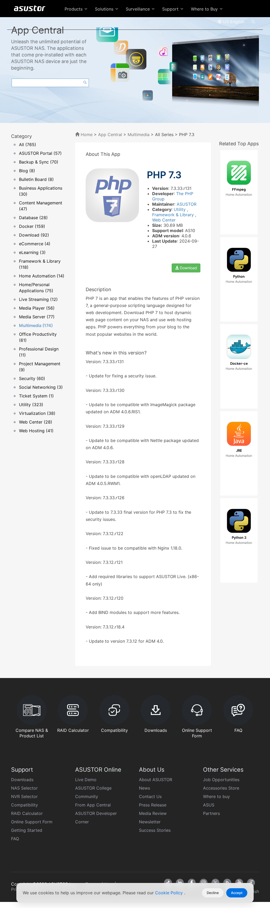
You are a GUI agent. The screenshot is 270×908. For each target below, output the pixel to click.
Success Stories (155, 830)
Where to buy (216, 796)
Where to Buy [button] (205, 9)
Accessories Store (221, 788)
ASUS (208, 805)
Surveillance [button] (138, 9)
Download (188, 268)
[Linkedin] (180, 883)
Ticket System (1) (36, 395)
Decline (213, 893)
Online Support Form (31, 821)
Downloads (22, 779)
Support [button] (171, 9)
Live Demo (86, 779)
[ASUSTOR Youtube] (239, 883)
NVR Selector (24, 796)
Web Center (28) (35, 422)
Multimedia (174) (36, 325)
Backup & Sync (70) (38, 162)
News (144, 788)
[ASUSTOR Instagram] (204, 883)
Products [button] (74, 9)
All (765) (27, 144)
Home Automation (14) (41, 275)
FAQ (15, 838)
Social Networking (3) (41, 387)
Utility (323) (31, 404)
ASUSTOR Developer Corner (96, 817)
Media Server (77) (37, 316)
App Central (110, 134)
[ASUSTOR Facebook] (192, 883)
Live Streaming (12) (38, 299)
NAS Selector (24, 788)
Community (86, 796)
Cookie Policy (169, 892)
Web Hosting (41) (36, 430)
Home (86, 134)
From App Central (93, 805)
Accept (237, 893)
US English (233, 21)
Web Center (164, 220)
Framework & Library (173, 214)
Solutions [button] (105, 9)
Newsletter (150, 821)
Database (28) (33, 217)
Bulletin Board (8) (36, 179)
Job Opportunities (221, 779)
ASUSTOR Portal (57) (40, 153)
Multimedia (139, 134)
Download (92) (34, 235)
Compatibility (24, 805)
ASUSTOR (186, 204)
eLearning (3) (32, 252)
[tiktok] (168, 883)
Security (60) (32, 378)
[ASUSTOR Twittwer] (215, 883)
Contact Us (150, 796)
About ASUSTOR (155, 779)
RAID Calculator (27, 813)
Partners (211, 813)
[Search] (253, 21)
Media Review (153, 813)
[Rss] (227, 883)
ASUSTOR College (93, 788)
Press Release (152, 805)
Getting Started (26, 830)
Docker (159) (32, 226)
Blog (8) (27, 170)
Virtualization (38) (37, 413)
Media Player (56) (37, 308)
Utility (180, 209)
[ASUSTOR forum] (251, 883)
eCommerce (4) (34, 243)
